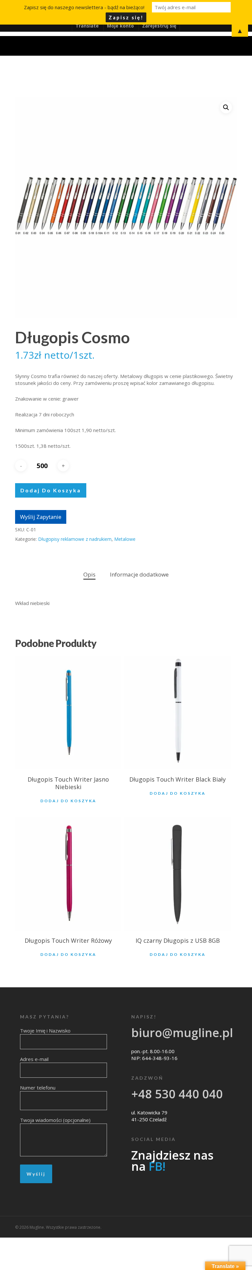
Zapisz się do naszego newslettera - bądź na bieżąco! (84, 7)
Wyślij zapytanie (40, 517)
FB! (157, 1166)
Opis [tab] (89, 574)
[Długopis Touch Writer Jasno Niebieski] (68, 712)
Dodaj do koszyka (50, 490)
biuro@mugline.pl (182, 1033)
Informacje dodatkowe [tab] (139, 574)
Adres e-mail (34, 1059)
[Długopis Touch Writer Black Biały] (177, 712)
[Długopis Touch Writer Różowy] (68, 874)
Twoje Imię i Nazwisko (45, 1030)
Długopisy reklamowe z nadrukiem (75, 539)
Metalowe (125, 539)
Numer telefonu (37, 1087)
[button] (226, 107)
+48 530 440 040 (177, 1094)
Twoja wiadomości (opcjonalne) (55, 1120)
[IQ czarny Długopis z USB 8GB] (177, 874)
